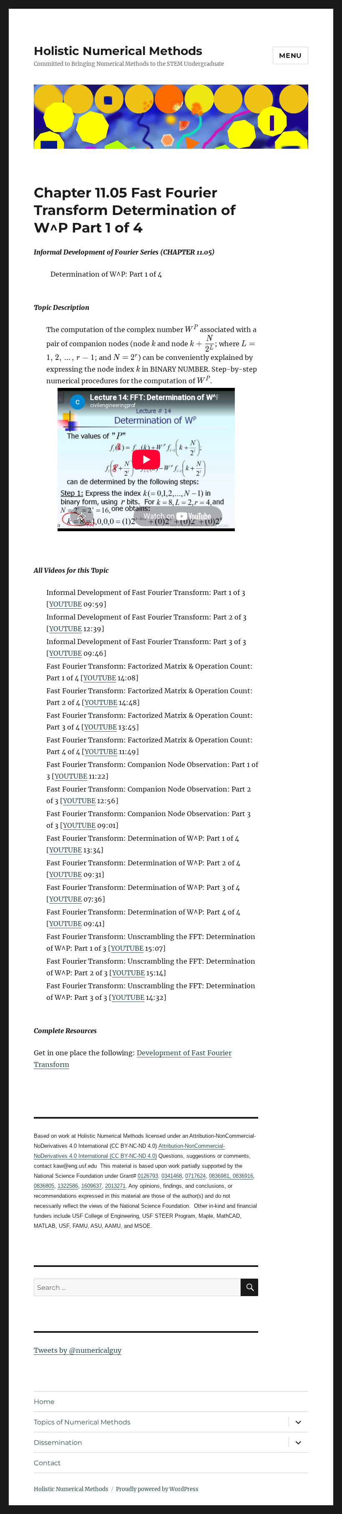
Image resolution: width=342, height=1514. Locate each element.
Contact (47, 1463)
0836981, (220, 1176)
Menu (290, 56)
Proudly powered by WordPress (157, 1489)
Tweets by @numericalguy (77, 1350)
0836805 (44, 1186)
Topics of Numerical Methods (82, 1422)
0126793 (148, 1176)
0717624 (195, 1176)
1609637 (91, 1186)
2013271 (115, 1186)
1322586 (68, 1186)
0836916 (242, 1176)
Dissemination (58, 1443)
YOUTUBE (65, 604)
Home (44, 1402)
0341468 (171, 1176)
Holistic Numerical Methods (118, 51)
